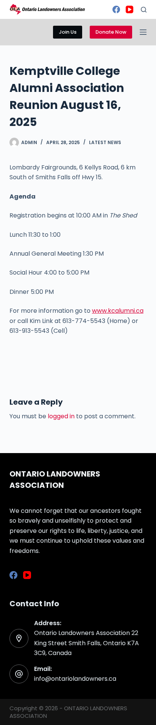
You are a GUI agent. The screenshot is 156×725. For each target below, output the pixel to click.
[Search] (144, 9)
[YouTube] (129, 9)
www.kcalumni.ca (118, 310)
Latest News (105, 142)
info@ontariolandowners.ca (75, 678)
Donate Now (110, 32)
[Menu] (143, 32)
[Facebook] (116, 9)
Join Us (67, 32)
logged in (61, 416)
